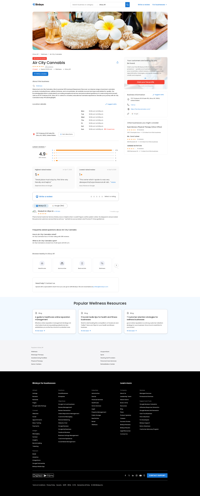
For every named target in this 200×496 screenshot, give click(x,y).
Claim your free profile (145, 82)
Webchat (35, 413)
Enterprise (61, 396)
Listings (34, 393)
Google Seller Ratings (39, 406)
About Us (123, 393)
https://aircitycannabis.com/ (140, 109)
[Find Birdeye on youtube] (140, 475)
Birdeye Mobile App (38, 466)
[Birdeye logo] (38, 4)
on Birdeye (57, 211)
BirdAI (34, 454)
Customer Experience (65, 438)
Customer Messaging (65, 417)
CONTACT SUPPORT (157, 475)
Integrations (36, 460)
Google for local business (66, 404)
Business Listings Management (68, 435)
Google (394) (59, 206)
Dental (94, 396)
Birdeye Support (145, 423)
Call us (133, 105)
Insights (35, 440)
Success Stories (125, 421)
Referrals (35, 399)
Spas (102, 355)
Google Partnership (38, 463)
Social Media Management (66, 442)
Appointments (37, 420)
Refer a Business (145, 426)
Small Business (63, 393)
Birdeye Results (125, 428)
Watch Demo (124, 399)
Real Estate (95, 418)
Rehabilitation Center (108, 364)
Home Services (96, 406)
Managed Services (145, 393)
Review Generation (64, 410)
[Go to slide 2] (146, 78)
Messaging (35, 434)
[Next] (116, 265)
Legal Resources (125, 431)
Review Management (65, 407)
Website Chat (62, 423)
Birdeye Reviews (125, 424)
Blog (121, 409)
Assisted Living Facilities (39, 358)
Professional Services (146, 396)
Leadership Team (125, 396)
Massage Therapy (37, 355)
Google (136, 114)
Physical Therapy (37, 361)
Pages (34, 403)
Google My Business (64, 429)
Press (122, 412)
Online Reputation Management (68, 413)
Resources (123, 406)
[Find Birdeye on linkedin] (133, 475)
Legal (93, 409)
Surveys (35, 437)
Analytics (35, 457)
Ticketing (35, 446)
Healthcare (95, 403)
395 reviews (49, 66)
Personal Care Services (108, 361)
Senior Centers (36, 364)
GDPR (64, 485)
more (113, 182)
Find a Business (145, 417)
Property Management (99, 412)
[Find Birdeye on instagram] (136, 475)
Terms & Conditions (38, 485)
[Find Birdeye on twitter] (129, 475)
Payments (35, 426)
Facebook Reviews (64, 432)
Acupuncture (105, 352)
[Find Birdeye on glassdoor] (144, 475)
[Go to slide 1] (145, 78)
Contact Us (124, 434)
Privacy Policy (51, 485)
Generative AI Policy (83, 485)
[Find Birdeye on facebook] (125, 475)
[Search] (127, 4)
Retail (93, 421)
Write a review (144, 4)
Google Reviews (63, 426)
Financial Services (97, 399)
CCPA (74, 485)
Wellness (44, 54)
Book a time (124, 403)
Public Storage (96, 415)
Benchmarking (37, 443)
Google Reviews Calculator (148, 404)
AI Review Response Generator (149, 407)
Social (34, 417)
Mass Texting (36, 423)
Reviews (35, 396)
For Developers (144, 420)
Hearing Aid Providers (108, 358)
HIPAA (69, 485)
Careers (122, 418)
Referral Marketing (64, 420)
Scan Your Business (146, 413)
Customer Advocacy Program (149, 429)
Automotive (95, 393)
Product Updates (125, 415)
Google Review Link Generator (149, 410)
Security (59, 485)
